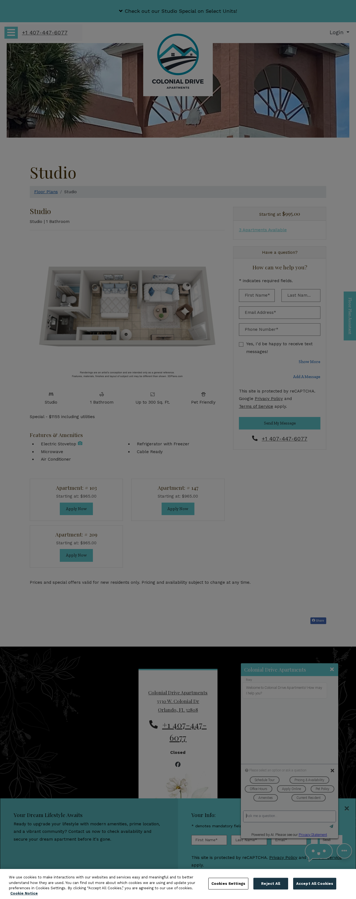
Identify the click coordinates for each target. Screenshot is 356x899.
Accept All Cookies (314, 883)
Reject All (270, 883)
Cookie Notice (24, 893)
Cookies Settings (228, 883)
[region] (178, 884)
